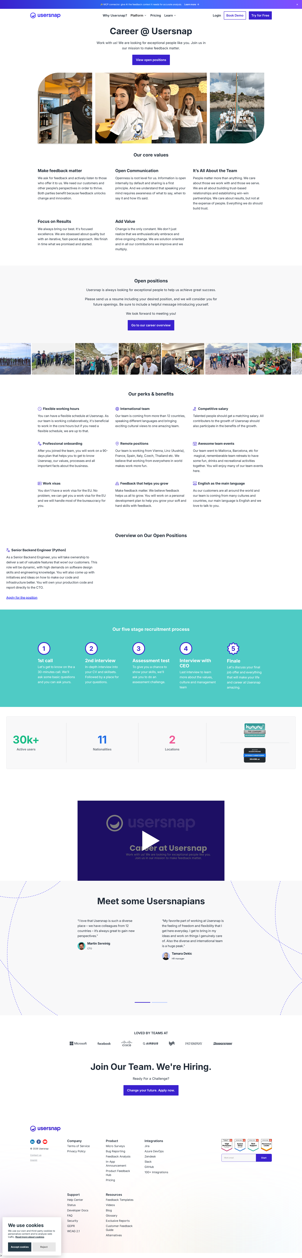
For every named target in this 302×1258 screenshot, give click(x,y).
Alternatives (114, 1235)
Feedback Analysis (118, 1156)
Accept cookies (20, 1246)
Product (112, 1141)
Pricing (110, 1180)
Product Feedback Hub (118, 1173)
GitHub (149, 1166)
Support (73, 1195)
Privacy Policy (76, 1151)
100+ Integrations (156, 1172)
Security (72, 1220)
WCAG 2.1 (73, 1231)
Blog (109, 1210)
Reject (44, 1246)
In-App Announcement (116, 1163)
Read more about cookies (29, 1236)
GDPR (71, 1226)
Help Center (75, 1199)
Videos (110, 1205)
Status (71, 1205)
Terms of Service (78, 1146)
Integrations (154, 1141)
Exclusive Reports (118, 1220)
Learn (168, 15)
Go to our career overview (151, 325)
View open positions (151, 60)
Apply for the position (21, 597)
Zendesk (150, 1156)
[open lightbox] (151, 841)
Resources (114, 1195)
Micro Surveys (115, 1146)
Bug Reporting (115, 1151)
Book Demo (234, 15)
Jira (147, 1146)
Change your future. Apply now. (151, 1090)
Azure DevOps (154, 1151)
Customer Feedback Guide (119, 1228)
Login (217, 15)
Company (74, 1141)
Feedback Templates (119, 1199)
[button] (139, 15)
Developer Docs (77, 1210)
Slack (148, 1161)
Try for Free (260, 15)
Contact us (35, 1155)
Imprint (33, 1160)
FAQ (70, 1215)
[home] (45, 15)
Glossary (111, 1215)
